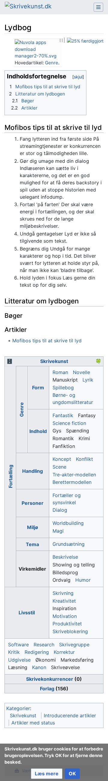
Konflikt (84, 459)
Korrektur (64, 652)
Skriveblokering (70, 631)
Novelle (81, 372)
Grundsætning (68, 544)
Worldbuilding (68, 523)
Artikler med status (33, 723)
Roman (60, 372)
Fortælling (10, 476)
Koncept (61, 459)
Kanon (39, 667)
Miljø (32, 527)
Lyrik (87, 380)
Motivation (64, 616)
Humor (83, 580)
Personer (33, 503)
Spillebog (63, 387)
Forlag (47, 689)
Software (18, 645)
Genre (51, 63)
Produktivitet (67, 624)
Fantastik (62, 415)
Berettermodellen (72, 482)
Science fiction (69, 423)
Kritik (14, 652)
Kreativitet (64, 601)
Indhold (38, 431)
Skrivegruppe (74, 645)
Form (38, 387)
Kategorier (18, 708)
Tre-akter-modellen (74, 475)
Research (44, 645)
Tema (32, 544)
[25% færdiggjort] (85, 40)
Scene (59, 467)
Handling (32, 471)
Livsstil (27, 613)
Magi (58, 531)
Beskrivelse (65, 557)
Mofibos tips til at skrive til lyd (47, 341)
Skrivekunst (54, 361)
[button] (46, 773)
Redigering (37, 652)
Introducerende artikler (70, 715)
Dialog (59, 510)
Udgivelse (19, 660)
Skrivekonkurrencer (49, 679)
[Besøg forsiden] (28, 6)
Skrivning (63, 593)
